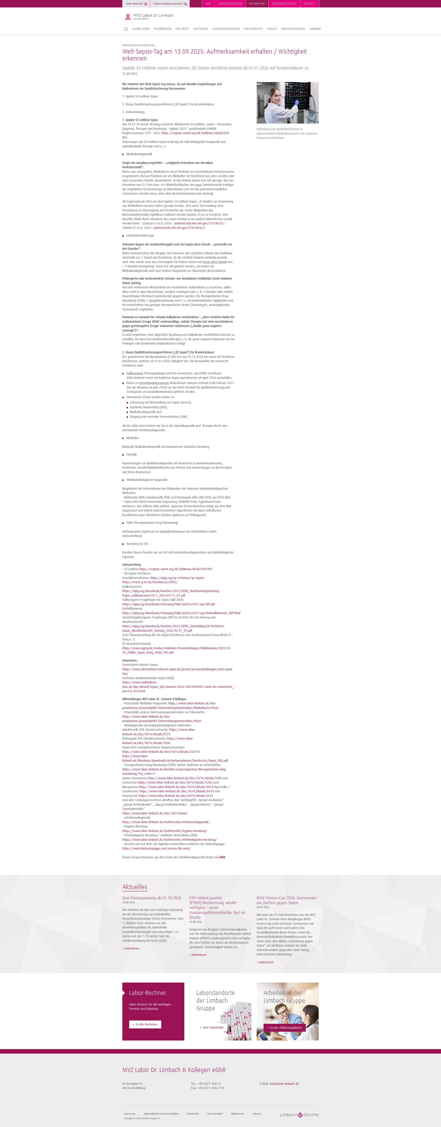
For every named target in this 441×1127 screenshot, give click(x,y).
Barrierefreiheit (214, 1113)
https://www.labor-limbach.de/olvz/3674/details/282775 (161, 752)
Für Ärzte (182, 29)
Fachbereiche (162, 29)
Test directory (257, 3)
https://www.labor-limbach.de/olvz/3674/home (154, 813)
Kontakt (309, 3)
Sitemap (257, 1113)
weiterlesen (131, 948)
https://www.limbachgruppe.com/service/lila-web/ (156, 848)
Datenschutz (193, 1113)
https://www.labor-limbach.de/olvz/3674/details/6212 (176, 795)
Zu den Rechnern (146, 1024)
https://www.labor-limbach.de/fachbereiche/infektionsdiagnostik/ (166, 822)
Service (272, 29)
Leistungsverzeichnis (230, 3)
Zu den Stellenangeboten (286, 1027)
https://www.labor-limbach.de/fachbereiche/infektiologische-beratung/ (169, 839)
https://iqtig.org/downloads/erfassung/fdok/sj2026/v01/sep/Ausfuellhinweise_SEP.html (181, 613)
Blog (208, 3)
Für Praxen (200, 29)
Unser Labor (141, 29)
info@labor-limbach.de (284, 1083)
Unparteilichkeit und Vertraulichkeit (161, 1113)
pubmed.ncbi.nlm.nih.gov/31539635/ (199, 223)
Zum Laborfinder (213, 1027)
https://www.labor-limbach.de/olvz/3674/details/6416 (176, 791)
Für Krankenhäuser (226, 29)
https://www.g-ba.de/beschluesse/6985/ (150, 582)
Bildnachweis (237, 1113)
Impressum (129, 1113)
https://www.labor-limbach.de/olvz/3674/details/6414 (176, 787)
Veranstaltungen (293, 29)
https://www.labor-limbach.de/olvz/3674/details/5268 (175, 782)
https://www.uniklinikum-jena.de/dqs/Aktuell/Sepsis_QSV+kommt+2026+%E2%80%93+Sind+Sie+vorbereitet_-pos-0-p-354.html (178, 687)
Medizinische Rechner (284, 3)
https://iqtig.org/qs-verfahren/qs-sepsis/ (177, 578)
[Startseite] (149, 17)
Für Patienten (253, 29)
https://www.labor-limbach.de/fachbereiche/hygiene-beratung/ (164, 831)
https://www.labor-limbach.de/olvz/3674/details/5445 (185, 778)
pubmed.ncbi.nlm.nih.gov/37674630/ (179, 228)
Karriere (315, 29)
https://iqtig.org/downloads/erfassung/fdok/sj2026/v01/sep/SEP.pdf (168, 604)
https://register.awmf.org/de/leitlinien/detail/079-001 (176, 569)
